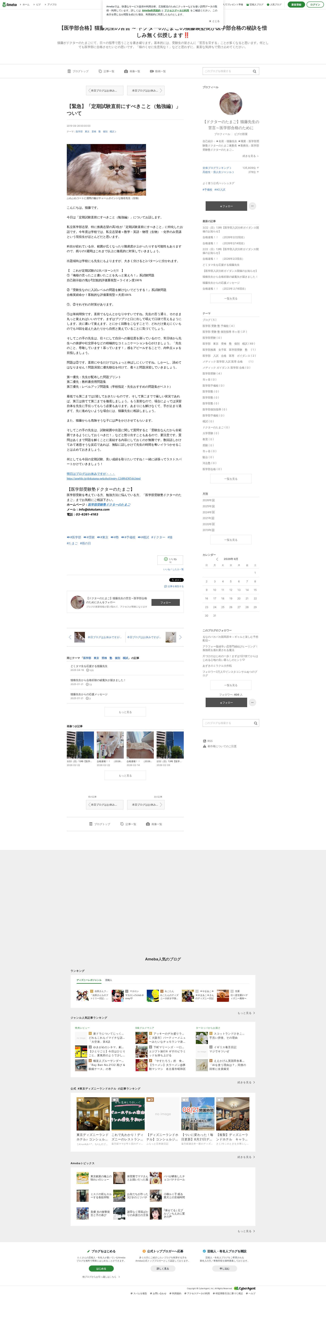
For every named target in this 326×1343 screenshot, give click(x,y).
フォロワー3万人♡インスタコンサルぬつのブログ (230, 673)
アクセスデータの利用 (198, 1293)
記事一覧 (109, 71)
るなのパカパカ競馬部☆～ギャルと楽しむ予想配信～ (230, 638)
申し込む (225, 1268)
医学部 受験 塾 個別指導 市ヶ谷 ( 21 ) (225, 331)
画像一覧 (135, 71)
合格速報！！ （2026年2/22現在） (224, 237)
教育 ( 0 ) (208, 439)
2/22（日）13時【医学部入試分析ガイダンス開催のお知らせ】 (231, 250)
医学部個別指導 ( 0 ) (215, 409)
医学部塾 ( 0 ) (211, 391)
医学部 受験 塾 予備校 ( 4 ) (219, 325)
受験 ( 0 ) (208, 445)
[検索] (254, 71)
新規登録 (296, 4)
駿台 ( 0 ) (208, 457)
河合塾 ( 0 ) (209, 463)
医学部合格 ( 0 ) (212, 469)
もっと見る (125, 712)
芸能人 (108, 980)
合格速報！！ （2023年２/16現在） (225, 288)
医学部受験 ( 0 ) (212, 337)
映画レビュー (82, 1027)
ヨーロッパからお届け (208, 1027)
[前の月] (217, 559)
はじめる (101, 1268)
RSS (210, 740)
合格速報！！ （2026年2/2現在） (224, 258)
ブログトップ (80, 71)
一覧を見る (231, 298)
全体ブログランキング (216, 167)
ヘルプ (252, 1293)
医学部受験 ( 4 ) (212, 373)
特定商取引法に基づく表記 (229, 1293)
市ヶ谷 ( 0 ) (209, 379)
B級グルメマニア (144, 1027)
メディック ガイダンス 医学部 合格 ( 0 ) (226, 367)
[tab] (89, 980)
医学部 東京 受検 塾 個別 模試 (95, 131)
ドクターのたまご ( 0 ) (216, 427)
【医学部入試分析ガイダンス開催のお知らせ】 (230, 270)
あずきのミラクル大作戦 (217, 665)
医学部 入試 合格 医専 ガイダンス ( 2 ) (229, 355)
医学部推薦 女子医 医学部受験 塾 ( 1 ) (229, 349)
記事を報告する (176, 586)
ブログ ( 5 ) (209, 319)
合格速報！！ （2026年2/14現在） (224, 243)
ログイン (315, 4)
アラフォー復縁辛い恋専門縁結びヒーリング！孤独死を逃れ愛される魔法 (230, 648)
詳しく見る (163, 1268)
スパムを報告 (140, 1293)
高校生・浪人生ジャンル (217, 172)
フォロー (165, 602)
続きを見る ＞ (251, 155)
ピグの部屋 (241, 134)
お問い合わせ (159, 1293)
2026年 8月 (231, 558)
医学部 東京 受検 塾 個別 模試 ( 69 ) (229, 343)
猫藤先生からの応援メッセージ (221, 282)
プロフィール (222, 134)
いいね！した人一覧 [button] (173, 569)
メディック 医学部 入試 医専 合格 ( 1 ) (228, 361)
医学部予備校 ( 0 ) (213, 385)
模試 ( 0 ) (208, 421)
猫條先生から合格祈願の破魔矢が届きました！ (230, 276)
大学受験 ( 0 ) (211, 433)
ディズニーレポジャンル (89, 980)
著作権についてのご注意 (222, 746)
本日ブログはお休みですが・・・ (107, 90)
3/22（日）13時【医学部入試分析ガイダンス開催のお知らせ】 (231, 229)
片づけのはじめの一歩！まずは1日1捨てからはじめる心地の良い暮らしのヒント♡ (230, 657)
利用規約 (176, 1293)
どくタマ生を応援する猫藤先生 (221, 264)
